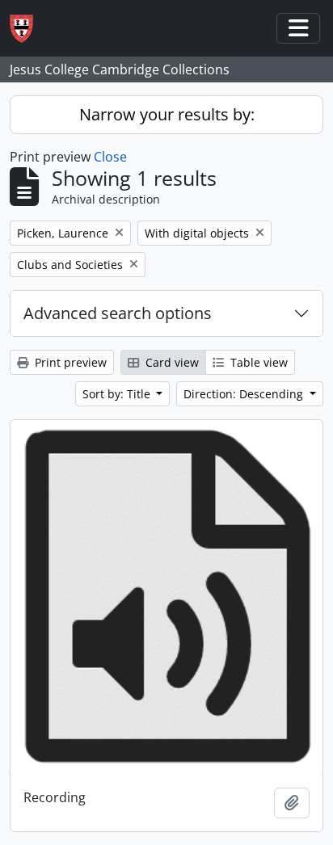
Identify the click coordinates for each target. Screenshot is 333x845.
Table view (257, 362)
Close (110, 157)
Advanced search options (117, 313)
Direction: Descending (244, 393)
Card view (170, 362)
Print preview (69, 362)
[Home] (28, 28)
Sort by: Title (118, 393)
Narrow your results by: (167, 114)
